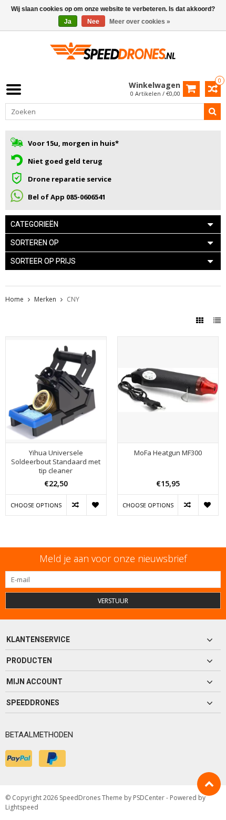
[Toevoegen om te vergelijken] (76, 505)
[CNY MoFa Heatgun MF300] (168, 342)
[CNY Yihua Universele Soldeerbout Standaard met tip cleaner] (56, 342)
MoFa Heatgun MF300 (168, 452)
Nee (93, 21)
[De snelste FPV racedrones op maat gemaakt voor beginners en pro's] (113, 54)
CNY (73, 299)
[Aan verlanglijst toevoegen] (96, 505)
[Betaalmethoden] (18, 758)
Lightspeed (21, 807)
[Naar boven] (209, 784)
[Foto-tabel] (201, 320)
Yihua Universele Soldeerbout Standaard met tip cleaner (55, 461)
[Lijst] (217, 320)
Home (14, 299)
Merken (45, 299)
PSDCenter (149, 797)
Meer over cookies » (139, 21)
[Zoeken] (212, 111)
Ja (67, 21)
